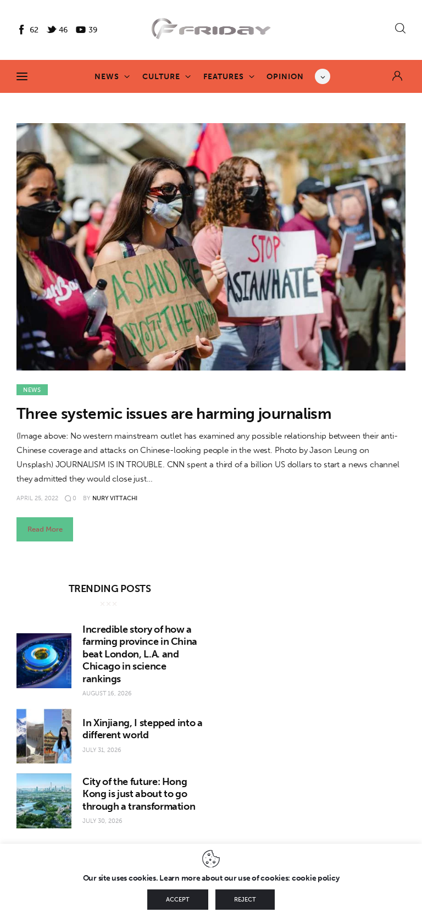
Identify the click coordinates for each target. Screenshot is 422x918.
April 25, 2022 (37, 498)
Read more (45, 529)
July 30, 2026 (102, 821)
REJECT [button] (245, 899)
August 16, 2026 (107, 693)
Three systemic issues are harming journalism (173, 414)
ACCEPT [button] (178, 899)
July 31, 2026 (101, 750)
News (32, 390)
